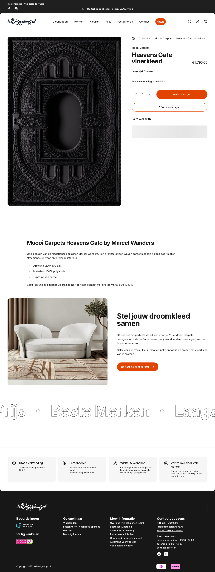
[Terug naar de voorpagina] (133, 38)
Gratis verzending (31, 463)
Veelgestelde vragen (34, 4)
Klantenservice (15, 4)
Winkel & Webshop (132, 463)
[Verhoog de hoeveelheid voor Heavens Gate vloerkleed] (150, 94)
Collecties (144, 38)
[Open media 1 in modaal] (64, 121)
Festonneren (78, 463)
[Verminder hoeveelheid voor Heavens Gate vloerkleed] (135, 94)
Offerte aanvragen (169, 107)
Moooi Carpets (163, 38)
